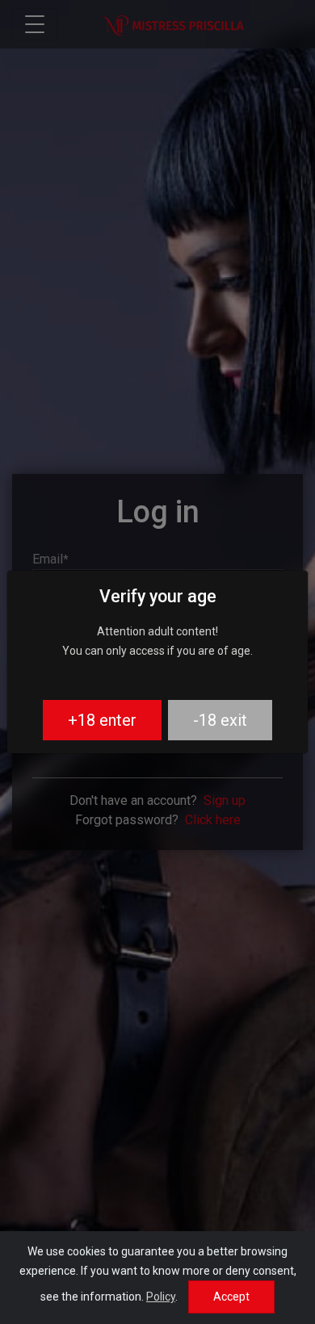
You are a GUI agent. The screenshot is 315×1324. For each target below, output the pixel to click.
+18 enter (102, 720)
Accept (231, 1296)
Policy (160, 1296)
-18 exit (220, 720)
